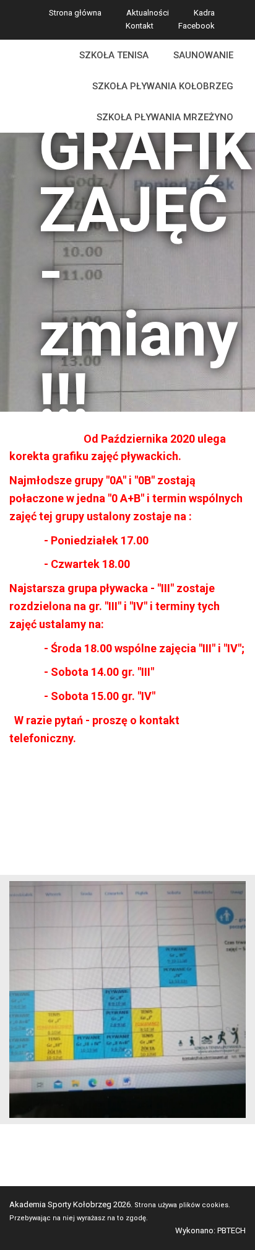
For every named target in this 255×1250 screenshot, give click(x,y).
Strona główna (75, 12)
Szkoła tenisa (114, 55)
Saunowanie (203, 55)
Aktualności (147, 12)
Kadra (204, 12)
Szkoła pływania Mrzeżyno (165, 117)
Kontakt (139, 25)
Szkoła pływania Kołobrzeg (162, 86)
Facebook (196, 25)
